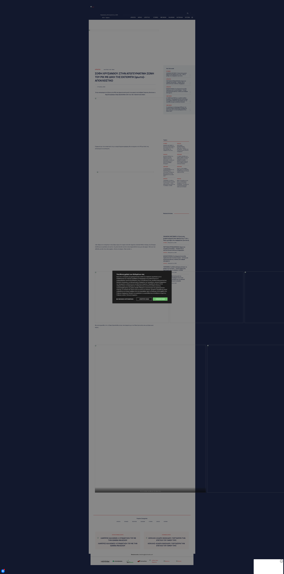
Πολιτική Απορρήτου (131, 295)
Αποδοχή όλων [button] (160, 299)
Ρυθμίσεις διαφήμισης (122, 293)
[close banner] (281, 561)
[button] (124, 299)
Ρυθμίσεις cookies (121, 295)
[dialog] (142, 287)
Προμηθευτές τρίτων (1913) (155, 284)
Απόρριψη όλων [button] (144, 299)
